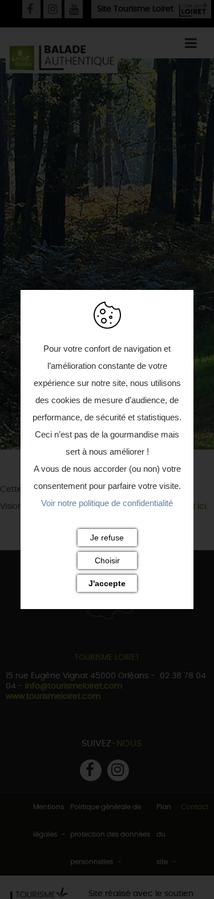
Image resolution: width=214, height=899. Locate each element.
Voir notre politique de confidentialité (107, 503)
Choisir (107, 560)
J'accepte (107, 583)
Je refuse (107, 537)
